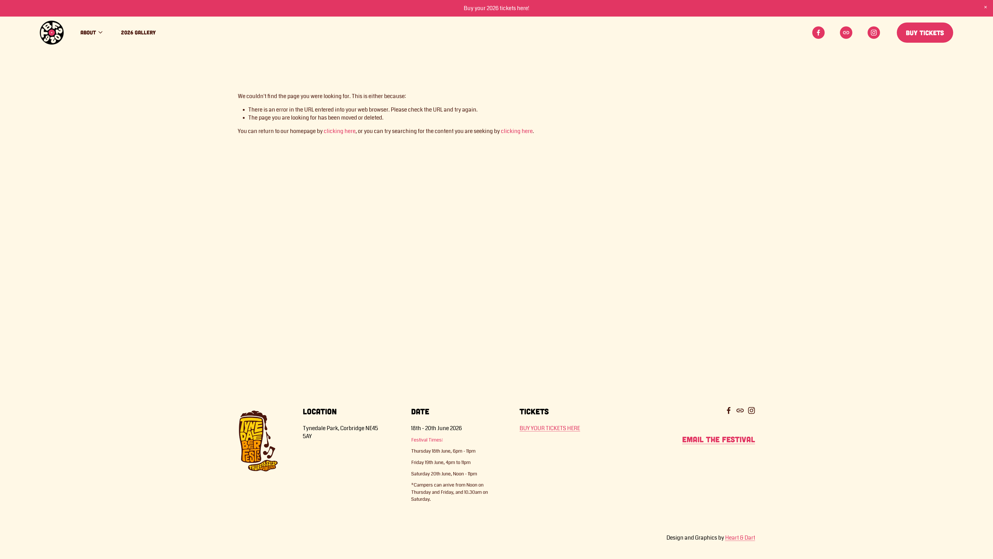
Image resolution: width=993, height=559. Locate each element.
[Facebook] (818, 32)
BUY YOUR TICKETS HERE (550, 428)
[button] (985, 7)
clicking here (340, 131)
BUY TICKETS (925, 32)
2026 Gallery (138, 32)
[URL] (846, 32)
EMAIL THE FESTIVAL (718, 439)
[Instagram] (874, 32)
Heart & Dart (740, 538)
